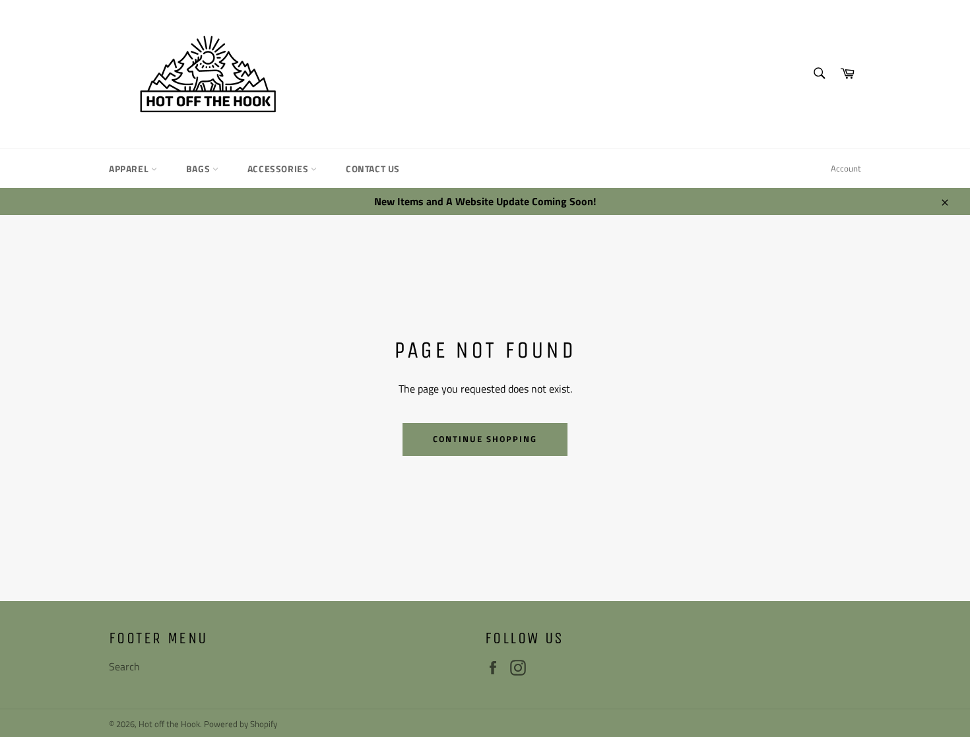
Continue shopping (484, 438)
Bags (199, 169)
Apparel (130, 169)
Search (124, 666)
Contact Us (373, 169)
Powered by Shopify (240, 723)
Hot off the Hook (169, 723)
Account (846, 168)
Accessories (279, 169)
